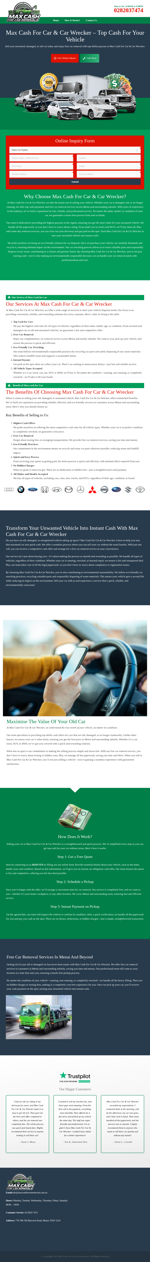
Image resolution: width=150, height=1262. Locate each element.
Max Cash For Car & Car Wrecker (73, 1256)
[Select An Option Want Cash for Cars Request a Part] (75, 150)
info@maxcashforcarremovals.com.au (29, 1192)
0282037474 (128, 10)
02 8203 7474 (31, 1212)
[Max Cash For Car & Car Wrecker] (24, 11)
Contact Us (91, 20)
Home (56, 20)
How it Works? (72, 20)
